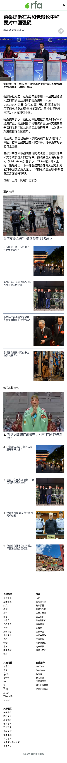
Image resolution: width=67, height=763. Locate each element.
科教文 (6, 620)
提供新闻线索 (42, 689)
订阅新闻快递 (42, 685)
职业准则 (7, 727)
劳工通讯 (40, 617)
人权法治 (7, 624)
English (6, 700)
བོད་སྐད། (6, 689)
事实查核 (7, 650)
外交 (5, 605)
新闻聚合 (40, 677)
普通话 (6, 666)
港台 (5, 617)
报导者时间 (41, 602)
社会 (5, 628)
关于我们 (7, 712)
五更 (38, 598)
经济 (5, 609)
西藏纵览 (40, 631)
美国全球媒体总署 (11, 742)
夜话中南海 (41, 635)
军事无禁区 (41, 613)
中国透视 (40, 639)
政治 (5, 613)
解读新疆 (40, 605)
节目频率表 (41, 681)
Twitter (39, 674)
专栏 (5, 639)
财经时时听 (41, 609)
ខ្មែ (4, 685)
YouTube (40, 666)
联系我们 (7, 720)
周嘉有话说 (41, 643)
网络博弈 (40, 624)
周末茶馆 (40, 646)
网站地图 (7, 738)
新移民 (39, 628)
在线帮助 (7, 716)
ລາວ (5, 681)
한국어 (6, 677)
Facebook (40, 670)
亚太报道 (7, 602)
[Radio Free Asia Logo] (33, 5)
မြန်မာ (6, 674)
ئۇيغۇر (6, 692)
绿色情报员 (41, 620)
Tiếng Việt (8, 696)
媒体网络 (7, 631)
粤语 (5, 670)
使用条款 (7, 735)
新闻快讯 (7, 598)
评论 (5, 643)
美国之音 (7, 746)
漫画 (5, 646)
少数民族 (7, 635)
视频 (5, 654)
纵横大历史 (41, 650)
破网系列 (7, 723)
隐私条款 (7, 731)
